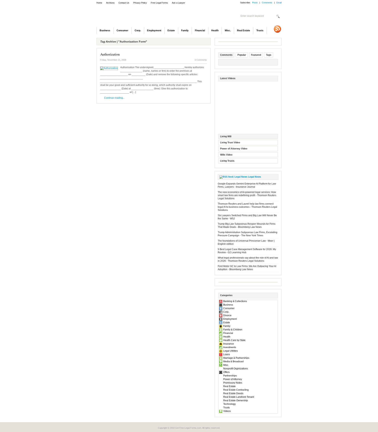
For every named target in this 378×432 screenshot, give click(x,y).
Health (215, 30)
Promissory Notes (232, 382)
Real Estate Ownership (235, 400)
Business (105, 30)
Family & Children (232, 329)
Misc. (228, 30)
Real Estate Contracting (236, 389)
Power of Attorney (232, 379)
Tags (268, 55)
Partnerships (230, 375)
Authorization (110, 54)
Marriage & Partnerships (236, 358)
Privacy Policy (140, 3)
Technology (229, 404)
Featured (256, 55)
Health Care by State (234, 340)
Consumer (122, 30)
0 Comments (201, 60)
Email (279, 2)
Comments (267, 2)
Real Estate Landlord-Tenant (238, 397)
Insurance (228, 343)
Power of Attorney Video (233, 148)
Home (99, 3)
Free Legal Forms (159, 3)
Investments (229, 347)
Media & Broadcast (233, 361)
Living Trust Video (230, 142)
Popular (241, 55)
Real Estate (243, 30)
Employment (154, 30)
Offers (226, 372)
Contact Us (124, 3)
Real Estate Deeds (233, 393)
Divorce (227, 315)
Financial (200, 30)
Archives (110, 3)
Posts (255, 2)
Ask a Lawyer (178, 3)
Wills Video (226, 154)
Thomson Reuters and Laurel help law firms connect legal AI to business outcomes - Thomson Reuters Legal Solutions (247, 206)
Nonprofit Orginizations (235, 368)
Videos (227, 411)
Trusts (259, 30)
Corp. (138, 30)
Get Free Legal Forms (147, 17)
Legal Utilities (230, 350)
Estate (171, 30)
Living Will (225, 136)
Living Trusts (227, 160)
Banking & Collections (235, 301)
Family (185, 30)
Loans (226, 354)
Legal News (254, 176)
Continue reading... (114, 97)
